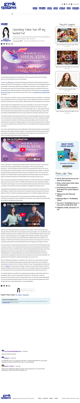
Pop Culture (26, 295)
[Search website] (62, 4)
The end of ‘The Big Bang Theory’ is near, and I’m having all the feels (68, 204)
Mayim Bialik (17, 41)
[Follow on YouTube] (71, 4)
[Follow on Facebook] (64, 4)
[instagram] (21, 41)
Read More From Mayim (27, 290)
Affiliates (45, 398)
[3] (12, 44)
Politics (20, 295)
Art (16, 295)
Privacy (51, 398)
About (39, 398)
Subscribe (76, 4)
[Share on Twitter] (4, 44)
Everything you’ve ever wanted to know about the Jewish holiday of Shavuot (68, 189)
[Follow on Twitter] (69, 4)
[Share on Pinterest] (6, 44)
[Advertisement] (67, 128)
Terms (56, 398)
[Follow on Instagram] (66, 4)
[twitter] (20, 41)
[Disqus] (25, 326)
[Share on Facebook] (1, 44)
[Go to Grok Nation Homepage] (9, 5)
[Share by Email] (9, 44)
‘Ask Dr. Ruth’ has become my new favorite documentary (68, 179)
